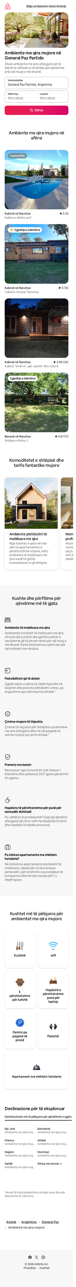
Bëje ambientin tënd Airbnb (46, 6)
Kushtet (45, 1268)
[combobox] (36, 84)
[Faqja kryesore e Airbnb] (8, 6)
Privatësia (30, 1268)
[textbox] (20, 98)
